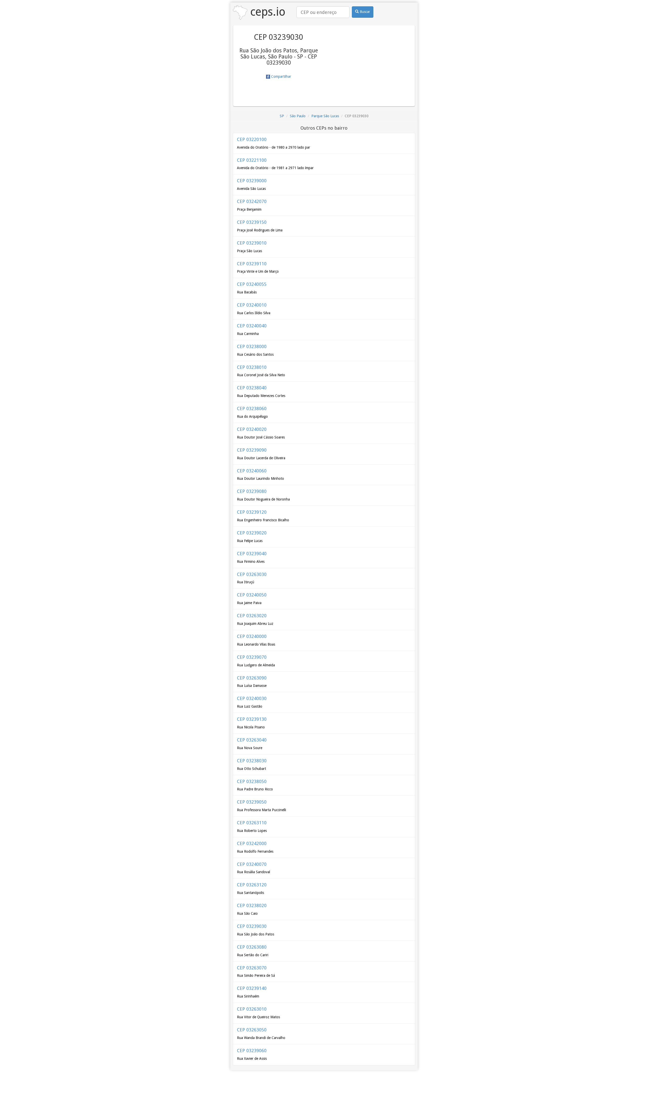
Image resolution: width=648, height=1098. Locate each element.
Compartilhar (280, 76)
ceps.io (266, 11)
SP (282, 116)
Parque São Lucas (325, 116)
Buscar (364, 12)
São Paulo (298, 116)
